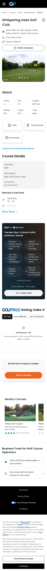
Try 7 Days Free (23, 292)
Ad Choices (23, 490)
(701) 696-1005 (13, 37)
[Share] (43, 19)
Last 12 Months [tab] (36, 316)
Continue (23, 566)
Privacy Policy (23, 496)
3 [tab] (24, 77)
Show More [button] (8, 211)
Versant (25, 522)
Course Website (13, 41)
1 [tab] (19, 77)
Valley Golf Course (14, 423)
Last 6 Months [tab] (20, 316)
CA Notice (23, 509)
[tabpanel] (23, 68)
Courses (12, 12)
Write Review (25, 433)
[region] (23, 543)
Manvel (40, 12)
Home (4, 12)
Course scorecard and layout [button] (18, 148)
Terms (20, 524)
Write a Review (23, 375)
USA (20, 12)
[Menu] (4, 4)
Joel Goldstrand (10, 185)
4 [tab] (27, 77)
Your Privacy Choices (26, 503)
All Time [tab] (7, 316)
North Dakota (29, 12)
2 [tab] (22, 77)
